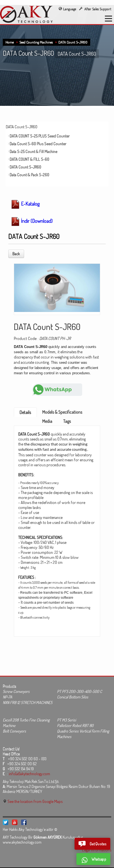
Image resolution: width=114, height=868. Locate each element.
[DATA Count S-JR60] (57, 287)
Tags (67, 421)
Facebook (24, 822)
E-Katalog (30, 204)
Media (47, 421)
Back (16, 253)
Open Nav (108, 18)
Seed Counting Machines (36, 42)
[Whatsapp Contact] (57, 389)
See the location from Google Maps (35, 801)
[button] (92, 844)
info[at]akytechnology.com (29, 773)
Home (10, 42)
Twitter (5, 822)
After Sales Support (97, 9)
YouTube (14, 822)
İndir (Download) (36, 221)
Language (69, 9)
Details (25, 412)
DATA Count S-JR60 (72, 42)
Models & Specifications (62, 412)
